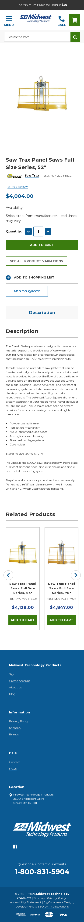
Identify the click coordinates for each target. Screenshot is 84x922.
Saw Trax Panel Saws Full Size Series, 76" (61, 588)
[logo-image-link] (35, 18)
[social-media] (15, 848)
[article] (23, 578)
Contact (14, 762)
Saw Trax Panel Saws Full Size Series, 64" (22, 588)
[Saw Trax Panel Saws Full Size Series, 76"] (61, 544)
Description (42, 312)
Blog (12, 694)
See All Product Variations (36, 261)
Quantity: (14, 231)
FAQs (13, 768)
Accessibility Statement (25, 902)
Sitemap (15, 728)
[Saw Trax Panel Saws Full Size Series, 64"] (23, 544)
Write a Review (17, 186)
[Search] (75, 37)
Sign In (13, 674)
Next (76, 575)
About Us (15, 687)
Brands (14, 734)
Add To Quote (27, 291)
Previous (8, 575)
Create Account (19, 681)
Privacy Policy (18, 721)
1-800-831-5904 (42, 872)
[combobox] (37, 37)
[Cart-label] (74, 20)
